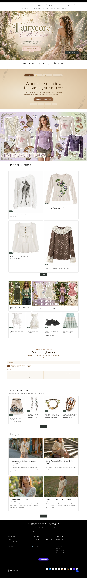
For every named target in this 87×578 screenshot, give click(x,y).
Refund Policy (59, 544)
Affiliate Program (59, 539)
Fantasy (18, 366)
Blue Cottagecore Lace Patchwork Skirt (68, 332)
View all (43, 274)
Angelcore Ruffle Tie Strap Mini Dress (33, 332)
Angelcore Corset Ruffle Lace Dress (16, 332)
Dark (24, 366)
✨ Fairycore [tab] (38, 75)
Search (9, 544)
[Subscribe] (53, 531)
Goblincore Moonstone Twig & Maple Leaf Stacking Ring (70, 415)
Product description (60, 550)
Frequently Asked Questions (14, 541)
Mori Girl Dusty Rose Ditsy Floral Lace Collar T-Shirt (57, 268)
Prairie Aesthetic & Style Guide (58, 500)
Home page (10, 546)
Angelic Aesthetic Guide (20, 500)
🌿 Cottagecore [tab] (29, 75)
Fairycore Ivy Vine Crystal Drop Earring (33, 415)
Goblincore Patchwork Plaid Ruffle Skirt (16, 419)
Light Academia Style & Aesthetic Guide (59, 462)
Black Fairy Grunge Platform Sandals (51, 332)
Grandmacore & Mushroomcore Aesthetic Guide (23, 462)
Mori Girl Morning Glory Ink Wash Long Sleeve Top (57, 207)
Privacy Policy (59, 546)
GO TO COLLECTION (72, 52)
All (8, 366)
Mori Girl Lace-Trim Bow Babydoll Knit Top (19, 256)
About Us (10, 539)
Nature (13, 366)
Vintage (29, 366)
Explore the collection (43, 99)
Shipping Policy (59, 541)
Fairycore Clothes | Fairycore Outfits (45, 309)
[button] (9, 5)
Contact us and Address (61, 552)
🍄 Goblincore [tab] (48, 75)
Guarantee (58, 548)
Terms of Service (59, 555)
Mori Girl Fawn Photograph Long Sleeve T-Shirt (20, 215)
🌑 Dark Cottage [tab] (57, 75)
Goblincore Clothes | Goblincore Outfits (19, 308)
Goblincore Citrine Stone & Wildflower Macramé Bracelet (52, 415)
